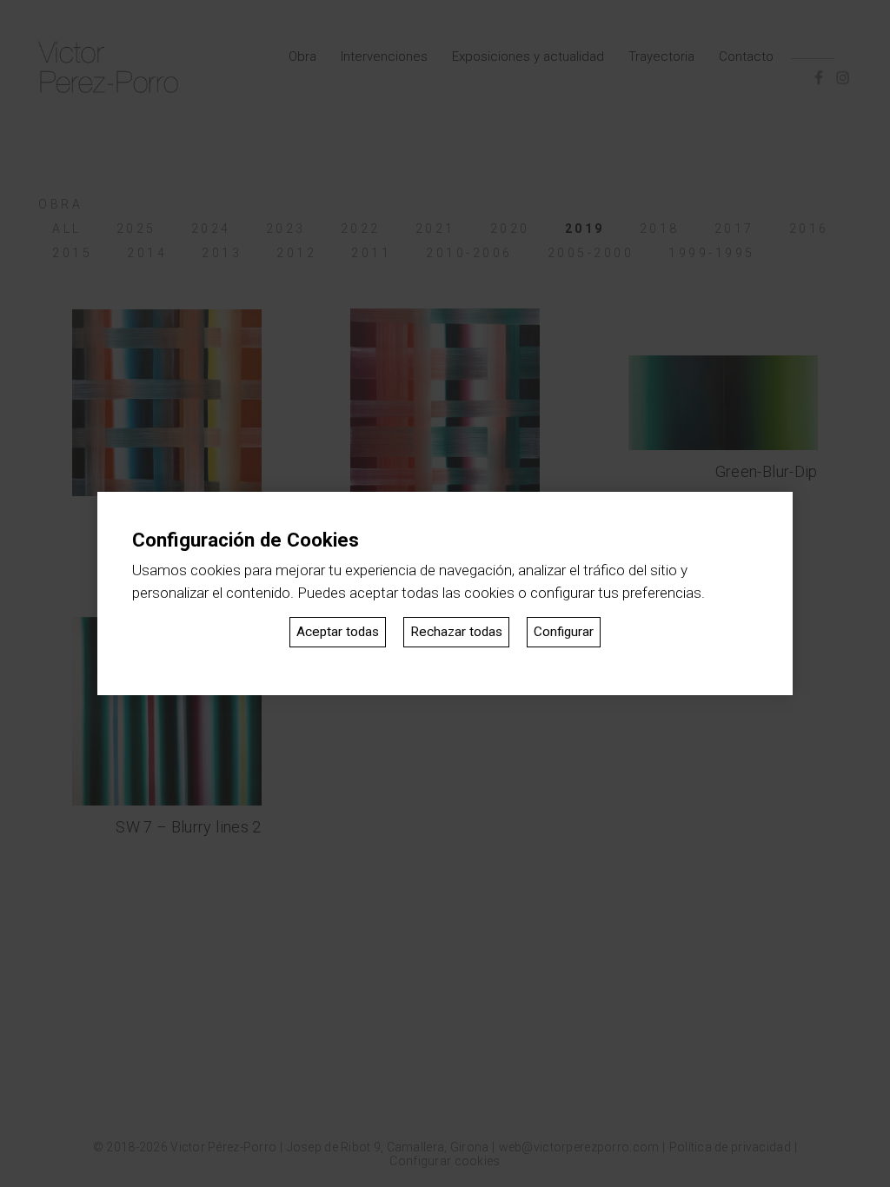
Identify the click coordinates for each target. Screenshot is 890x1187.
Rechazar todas (456, 632)
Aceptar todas (337, 632)
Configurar (564, 632)
